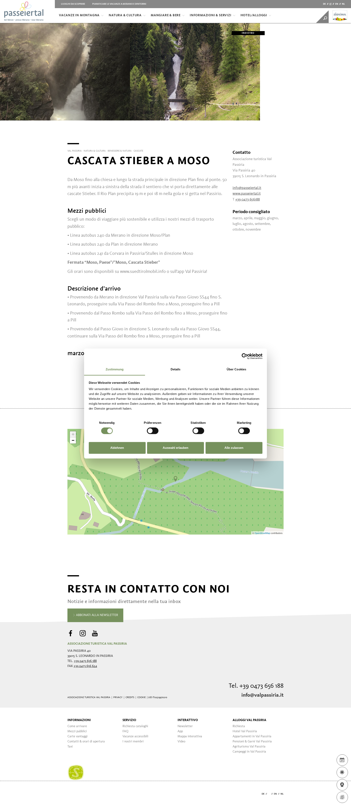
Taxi (70, 746)
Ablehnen (117, 447)
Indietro (248, 33)
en (336, 4)
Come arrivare (77, 726)
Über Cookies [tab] (236, 369)
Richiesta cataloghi (135, 726)
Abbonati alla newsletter (96, 615)
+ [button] (73, 434)
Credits (130, 697)
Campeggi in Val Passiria (249, 751)
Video (181, 741)
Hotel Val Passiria (245, 731)
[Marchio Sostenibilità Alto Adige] (75, 773)
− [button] (73, 440)
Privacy (117, 697)
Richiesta (239, 726)
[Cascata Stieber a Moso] (175, 479)
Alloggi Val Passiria (249, 720)
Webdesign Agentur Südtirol (72, 794)
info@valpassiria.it (262, 695)
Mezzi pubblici (77, 731)
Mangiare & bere (166, 15)
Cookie (141, 697)
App (180, 731)
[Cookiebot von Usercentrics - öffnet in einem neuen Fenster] (244, 356)
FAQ (125, 731)
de (324, 4)
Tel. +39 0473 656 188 (256, 686)
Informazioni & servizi (210, 15)
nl (343, 4)
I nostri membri (133, 741)
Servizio (129, 720)
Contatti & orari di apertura (86, 741)
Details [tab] (176, 369)
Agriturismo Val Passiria (249, 746)
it (330, 4)
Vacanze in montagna (79, 15)
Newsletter (185, 726)
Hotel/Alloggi (253, 15)
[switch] (152, 431)
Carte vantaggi (77, 736)
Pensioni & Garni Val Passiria (252, 741)
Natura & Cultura (125, 15)
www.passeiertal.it (247, 193)
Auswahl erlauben (175, 447)
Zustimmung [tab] (115, 369)
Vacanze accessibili (135, 736)
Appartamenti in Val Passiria (252, 736)
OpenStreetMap (263, 533)
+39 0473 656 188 (85, 661)
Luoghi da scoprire (73, 4)
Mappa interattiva (190, 736)
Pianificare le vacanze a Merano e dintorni (119, 4)
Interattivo (188, 720)
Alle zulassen (233, 447)
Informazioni (79, 720)
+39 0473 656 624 (85, 666)
